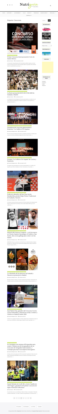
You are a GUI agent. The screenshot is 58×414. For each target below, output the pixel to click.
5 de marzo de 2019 (22, 199)
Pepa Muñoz (24, 125)
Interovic (14, 309)
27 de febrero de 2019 (22, 239)
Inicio (3, 12)
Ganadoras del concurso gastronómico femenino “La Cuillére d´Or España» (19, 128)
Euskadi (14, 192)
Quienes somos (44, 12)
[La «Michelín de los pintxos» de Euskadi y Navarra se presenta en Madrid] (22, 249)
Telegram (44, 85)
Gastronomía (17, 12)
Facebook (44, 81)
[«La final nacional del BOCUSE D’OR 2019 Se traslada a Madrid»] (15, 102)
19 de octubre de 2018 (18, 389)
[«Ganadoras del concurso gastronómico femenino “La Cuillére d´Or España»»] (32, 135)
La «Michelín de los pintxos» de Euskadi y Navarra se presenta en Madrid (20, 274)
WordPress (29, 411)
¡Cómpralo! (28, 15)
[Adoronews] (46, 27)
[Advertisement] (47, 67)
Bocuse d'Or (10, 91)
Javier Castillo (26, 382)
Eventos (22, 91)
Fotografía (14, 342)
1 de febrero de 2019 (22, 277)
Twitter (43, 84)
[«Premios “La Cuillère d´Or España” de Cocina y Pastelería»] (33, 167)
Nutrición (9, 12)
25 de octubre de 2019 (22, 131)
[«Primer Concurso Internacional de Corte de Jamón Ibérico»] (21, 66)
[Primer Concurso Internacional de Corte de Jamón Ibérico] (22, 23)
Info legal (52, 12)
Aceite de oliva (10, 382)
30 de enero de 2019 (22, 316)
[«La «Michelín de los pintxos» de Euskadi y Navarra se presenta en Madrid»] (36, 281)
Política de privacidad (46, 411)
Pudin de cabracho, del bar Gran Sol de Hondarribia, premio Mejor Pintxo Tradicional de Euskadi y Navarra (21, 196)
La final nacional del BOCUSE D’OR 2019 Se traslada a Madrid (20, 94)
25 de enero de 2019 (22, 351)
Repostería (29, 125)
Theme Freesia (24, 411)
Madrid (25, 91)
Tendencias (36, 12)
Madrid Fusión (19, 309)
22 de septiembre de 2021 (19, 60)
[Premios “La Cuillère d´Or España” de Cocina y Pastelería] (22, 139)
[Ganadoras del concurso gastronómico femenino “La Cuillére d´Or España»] (22, 106)
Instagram (44, 82)
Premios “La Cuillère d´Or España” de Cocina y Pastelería (21, 160)
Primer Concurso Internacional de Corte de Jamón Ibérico (20, 58)
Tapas (24, 192)
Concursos (9, 55)
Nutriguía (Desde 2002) (12, 411)
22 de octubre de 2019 (22, 163)
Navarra (21, 192)
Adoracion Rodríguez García (12, 131)
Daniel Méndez (20, 382)
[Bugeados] (46, 33)
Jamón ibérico (15, 55)
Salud (24, 12)
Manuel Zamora (10, 60)
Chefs (14, 91)
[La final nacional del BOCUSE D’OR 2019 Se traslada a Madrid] (22, 70)
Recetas (29, 12)
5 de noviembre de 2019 (19, 96)
